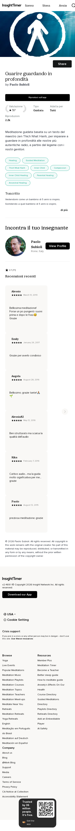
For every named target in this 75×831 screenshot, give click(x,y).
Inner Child (39, 168)
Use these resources (22, 638)
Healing (13, 160)
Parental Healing (45, 175)
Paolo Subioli (19, 84)
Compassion (60, 168)
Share (62, 64)
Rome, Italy (37, 251)
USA (10, 614)
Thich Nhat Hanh (17, 168)
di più (64, 210)
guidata (38, 110)
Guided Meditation (35, 160)
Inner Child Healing (18, 175)
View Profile (57, 246)
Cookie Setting (18, 620)
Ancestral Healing (18, 183)
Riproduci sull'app (37, 97)
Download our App (19, 594)
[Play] (37, 34)
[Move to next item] (65, 411)
